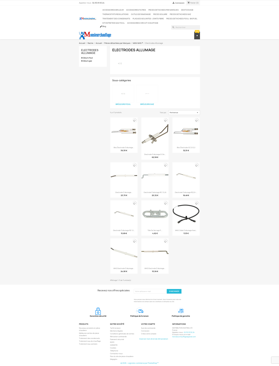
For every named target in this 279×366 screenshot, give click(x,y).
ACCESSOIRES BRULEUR (113, 10)
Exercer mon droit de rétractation (154, 339)
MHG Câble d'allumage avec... (186, 230)
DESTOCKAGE (187, 10)
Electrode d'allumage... (124, 192)
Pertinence (184, 112)
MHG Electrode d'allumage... (123, 268)
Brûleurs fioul (87, 58)
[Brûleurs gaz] (147, 93)
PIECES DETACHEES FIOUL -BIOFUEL (181, 18)
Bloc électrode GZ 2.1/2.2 (186, 147)
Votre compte (148, 324)
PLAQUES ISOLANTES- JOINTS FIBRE (148, 18)
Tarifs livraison (115, 328)
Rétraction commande (118, 337)
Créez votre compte (148, 334)
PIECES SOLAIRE (160, 14)
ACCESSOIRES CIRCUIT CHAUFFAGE (142, 23)
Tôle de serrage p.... (155, 230)
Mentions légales (116, 331)
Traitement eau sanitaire (88, 344)
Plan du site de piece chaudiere (121, 356)
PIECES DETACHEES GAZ (180, 14)
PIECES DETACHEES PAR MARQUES (163, 10)
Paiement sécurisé (117, 339)
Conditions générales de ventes (122, 334)
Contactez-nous (116, 353)
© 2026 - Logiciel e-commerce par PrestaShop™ (140, 363)
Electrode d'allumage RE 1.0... (124, 230)
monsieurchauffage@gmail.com (184, 337)
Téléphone (114, 351)
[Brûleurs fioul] (123, 93)
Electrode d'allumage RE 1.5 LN (155, 192)
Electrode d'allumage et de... (155, 154)
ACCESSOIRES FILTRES (136, 10)
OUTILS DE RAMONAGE (141, 14)
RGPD (112, 342)
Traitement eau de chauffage (90, 341)
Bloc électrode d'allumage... (124, 147)
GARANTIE (114, 345)
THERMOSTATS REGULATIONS (115, 14)
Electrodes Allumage (89, 51)
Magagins (113, 359)
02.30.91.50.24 (98, 3)
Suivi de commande (148, 328)
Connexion (145, 331)
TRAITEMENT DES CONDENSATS (116, 18)
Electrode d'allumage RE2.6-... (186, 192)
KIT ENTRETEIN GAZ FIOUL (113, 23)
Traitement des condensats (89, 338)
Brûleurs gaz (86, 61)
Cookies (113, 348)
